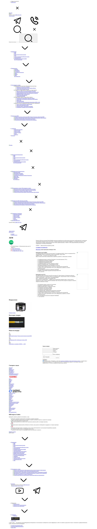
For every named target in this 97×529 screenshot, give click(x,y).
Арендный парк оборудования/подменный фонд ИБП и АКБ (28, 102)
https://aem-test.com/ (16, 248)
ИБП (15, 52)
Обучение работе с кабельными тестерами (25, 106)
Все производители (12, 412)
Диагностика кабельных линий (23, 105)
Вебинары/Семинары (18, 129)
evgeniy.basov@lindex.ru (16, 249)
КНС (15, 53)
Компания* (55, 349)
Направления (13, 51)
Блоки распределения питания (20, 54)
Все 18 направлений (18, 59)
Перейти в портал (12, 431)
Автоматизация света (17, 459)
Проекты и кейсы (17, 132)
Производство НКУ (15, 115)
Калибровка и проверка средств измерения (25, 107)
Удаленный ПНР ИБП (21, 96)
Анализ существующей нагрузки (23, 89)
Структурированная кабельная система (21, 56)
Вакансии (16, 134)
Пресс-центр (13, 520)
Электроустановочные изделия (19, 458)
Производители (14, 68)
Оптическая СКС (17, 57)
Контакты (13, 135)
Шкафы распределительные (18, 453)
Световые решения (17, 450)
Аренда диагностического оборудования (24, 104)
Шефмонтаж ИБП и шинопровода (23, 94)
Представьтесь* (56, 348)
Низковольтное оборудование (19, 452)
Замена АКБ (19, 100)
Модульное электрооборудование (19, 454)
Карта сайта (13, 527)
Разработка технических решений (23, 87)
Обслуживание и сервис (15, 85)
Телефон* (55, 351)
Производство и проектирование (19, 505)
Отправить (45, 359)
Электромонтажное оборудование (19, 451)
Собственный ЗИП (20, 101)
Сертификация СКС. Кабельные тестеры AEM (18, 339)
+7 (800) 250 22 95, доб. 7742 (17, 250)
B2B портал (13, 2)
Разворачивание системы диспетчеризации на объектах (27, 93)
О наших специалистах (27, 474)
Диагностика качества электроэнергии (36, 475)
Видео (15, 133)
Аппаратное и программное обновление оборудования (27, 99)
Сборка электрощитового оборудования (38, 117)
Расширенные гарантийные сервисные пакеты (25, 98)
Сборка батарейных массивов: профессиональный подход (28, 92)
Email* (54, 350)
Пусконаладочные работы (30, 118)
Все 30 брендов (17, 76)
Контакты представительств (18, 506)
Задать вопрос (12, 15)
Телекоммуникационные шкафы (20, 58)
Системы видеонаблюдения (18, 455)
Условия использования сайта (17, 525)
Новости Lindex (17, 130)
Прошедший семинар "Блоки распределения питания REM (20, 335)
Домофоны (15, 456)
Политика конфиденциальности (17, 526)
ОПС (14, 460)
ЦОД (15, 55)
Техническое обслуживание (22, 95)
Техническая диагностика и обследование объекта (26, 88)
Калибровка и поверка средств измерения (39, 473)
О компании (13, 128)
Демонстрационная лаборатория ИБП (37, 116)
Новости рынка (17, 131)
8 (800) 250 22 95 (18, 14)
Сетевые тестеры (16, 457)
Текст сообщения (56, 354)
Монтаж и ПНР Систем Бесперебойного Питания (26, 91)
